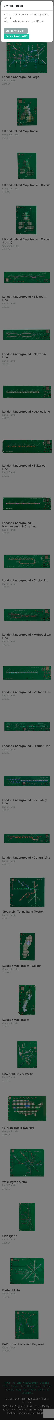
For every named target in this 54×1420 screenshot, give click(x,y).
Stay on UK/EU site (16, 30)
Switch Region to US (16, 36)
